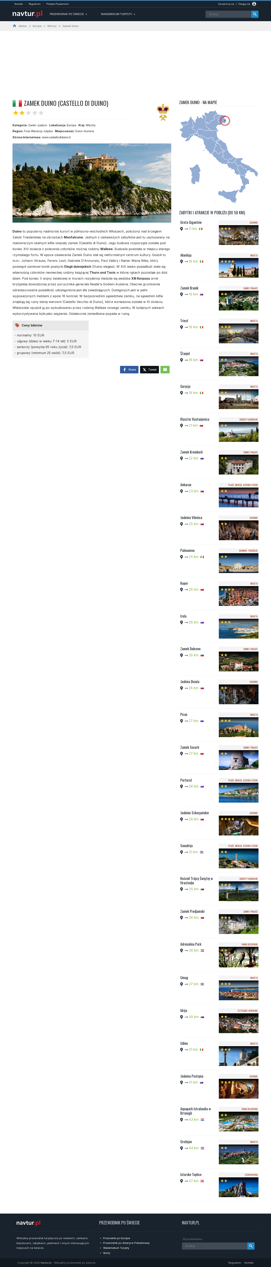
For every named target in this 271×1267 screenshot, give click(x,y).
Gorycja (185, 386)
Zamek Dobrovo (190, 648)
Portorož (186, 780)
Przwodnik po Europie (116, 1238)
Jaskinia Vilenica (191, 517)
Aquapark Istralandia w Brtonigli (195, 1111)
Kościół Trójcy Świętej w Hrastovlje (196, 880)
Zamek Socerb (189, 747)
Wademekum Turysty (116, 1247)
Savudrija (186, 845)
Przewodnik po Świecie (69, 14)
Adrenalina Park (190, 944)
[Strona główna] (27, 14)
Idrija (183, 1010)
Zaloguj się (244, 4)
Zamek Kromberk (191, 452)
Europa (71, 125)
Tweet (152, 369)
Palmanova (187, 550)
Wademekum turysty (118, 14)
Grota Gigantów (191, 222)
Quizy (106, 1252)
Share (132, 369)
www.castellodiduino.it (56, 137)
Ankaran (185, 484)
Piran (183, 714)
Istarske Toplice (191, 1174)
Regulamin (34, 4)
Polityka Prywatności (57, 4)
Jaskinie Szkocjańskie (194, 812)
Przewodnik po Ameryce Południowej (126, 1242)
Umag (184, 977)
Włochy (91, 125)
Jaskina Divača (189, 681)
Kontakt (18, 4)
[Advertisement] (135, 60)
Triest (184, 320)
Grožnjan (186, 1141)
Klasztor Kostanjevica (194, 419)
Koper (184, 583)
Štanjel (185, 353)
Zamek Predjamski (192, 911)
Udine (184, 1043)
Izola (183, 616)
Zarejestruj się (226, 4)
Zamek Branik (189, 287)
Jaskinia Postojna (191, 1076)
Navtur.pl (46, 1262)
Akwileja (185, 255)
